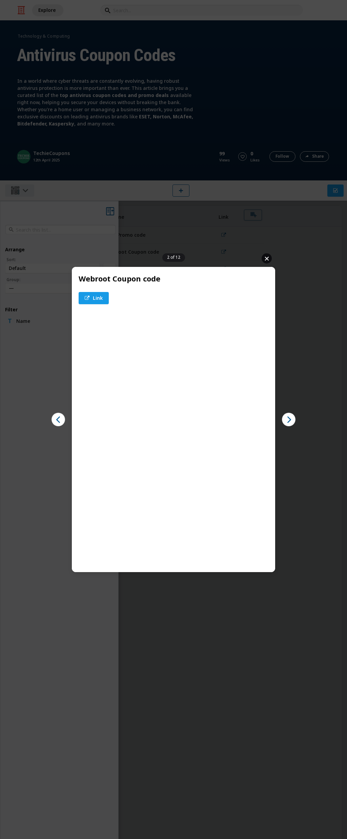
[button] (94, 298)
